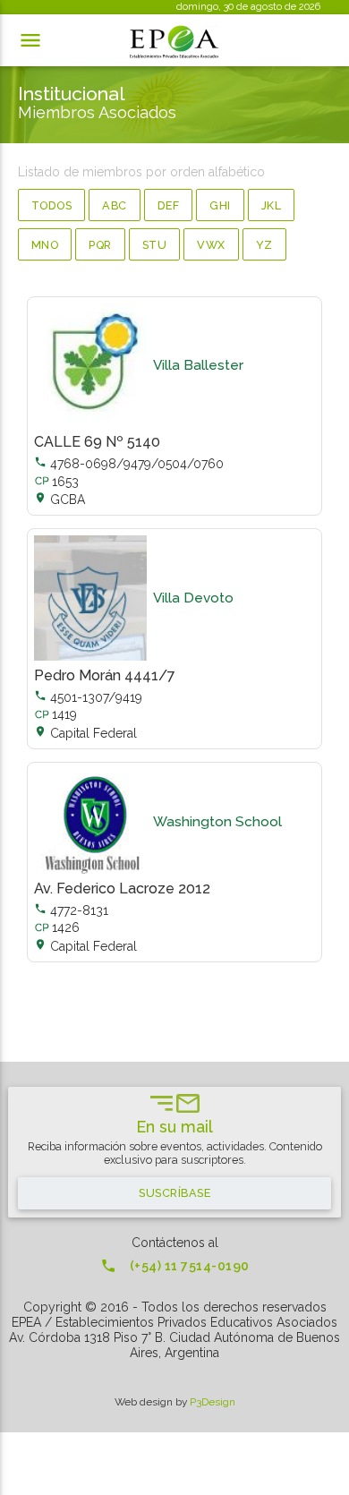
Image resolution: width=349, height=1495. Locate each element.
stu (154, 245)
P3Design (212, 1402)
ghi (220, 205)
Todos (51, 205)
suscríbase (174, 1193)
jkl (271, 205)
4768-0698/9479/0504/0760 (129, 464)
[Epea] (174, 42)
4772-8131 (71, 910)
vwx (211, 245)
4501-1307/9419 (88, 697)
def (168, 205)
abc (114, 205)
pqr (100, 245)
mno (45, 245)
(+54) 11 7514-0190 (175, 1266)
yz (264, 245)
